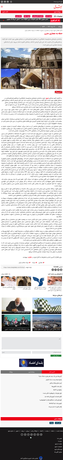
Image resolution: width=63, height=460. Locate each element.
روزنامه (60, 27)
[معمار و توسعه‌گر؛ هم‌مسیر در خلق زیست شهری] (16, 323)
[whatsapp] (53, 270)
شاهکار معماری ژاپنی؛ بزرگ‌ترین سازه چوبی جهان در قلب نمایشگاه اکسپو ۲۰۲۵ (48, 329)
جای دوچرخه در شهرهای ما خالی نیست (52, 393)
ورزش (27, 431)
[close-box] (4, 20)
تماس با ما (59, 438)
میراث (34, 263)
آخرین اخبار (52, 372)
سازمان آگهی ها (58, 452)
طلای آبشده (58, 423)
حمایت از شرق (58, 444)
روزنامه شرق (57, 12)
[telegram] (61, 270)
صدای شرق (11, 431)
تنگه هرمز (18, 16)
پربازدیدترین (31, 372)
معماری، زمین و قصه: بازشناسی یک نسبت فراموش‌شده (49, 312)
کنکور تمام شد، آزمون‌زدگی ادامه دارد (53, 396)
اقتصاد (41, 431)
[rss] (41, 434)
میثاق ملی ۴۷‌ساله (57, 390)
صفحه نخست (59, 431)
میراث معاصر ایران (24, 263)
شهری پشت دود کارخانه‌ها (55, 403)
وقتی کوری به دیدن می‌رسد (55, 407)
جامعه (52, 431)
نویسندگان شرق (58, 449)
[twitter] (58, 270)
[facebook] (55, 270)
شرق (47, 98)
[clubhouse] (25, 434)
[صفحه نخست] (10, 2)
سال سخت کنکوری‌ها (57, 386)
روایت (22, 431)
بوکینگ (51, 423)
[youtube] (22, 434)
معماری (41, 263)
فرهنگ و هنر (34, 431)
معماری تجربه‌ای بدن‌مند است (22, 312)
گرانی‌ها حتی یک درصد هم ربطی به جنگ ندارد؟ (50, 376)
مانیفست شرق (58, 447)
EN (8, 2)
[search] (2, 1)
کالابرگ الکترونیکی (38, 16)
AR (5, 2)
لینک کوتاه (29, 267)
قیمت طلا (27, 16)
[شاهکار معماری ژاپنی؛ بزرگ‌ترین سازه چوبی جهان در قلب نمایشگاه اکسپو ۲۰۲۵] (46, 323)
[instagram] (38, 434)
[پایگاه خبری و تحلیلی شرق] (57, 7)
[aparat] (28, 434)
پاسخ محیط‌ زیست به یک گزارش (54, 380)
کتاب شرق (5, 12)
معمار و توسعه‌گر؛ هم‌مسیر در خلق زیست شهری (17, 329)
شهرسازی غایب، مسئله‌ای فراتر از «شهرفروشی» (51, 400)
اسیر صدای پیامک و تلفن (56, 383)
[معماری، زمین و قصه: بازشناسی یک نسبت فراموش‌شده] (46, 306)
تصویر (17, 431)
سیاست (47, 431)
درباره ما (60, 441)
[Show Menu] (2, 6)
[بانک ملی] (31, 367)
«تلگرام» (29, 257)
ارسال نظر (56, 355)
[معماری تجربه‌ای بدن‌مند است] (16, 306)
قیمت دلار (48, 16)
